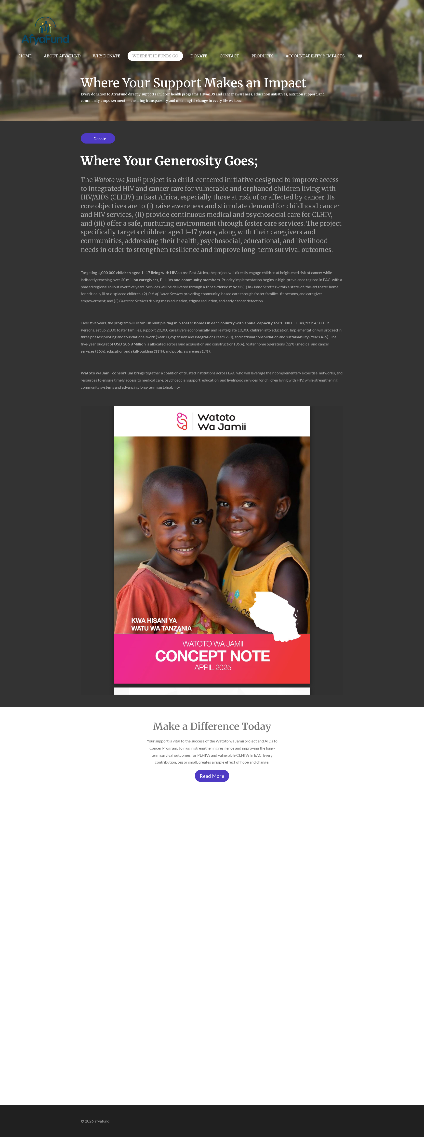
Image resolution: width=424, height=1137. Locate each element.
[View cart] (359, 56)
